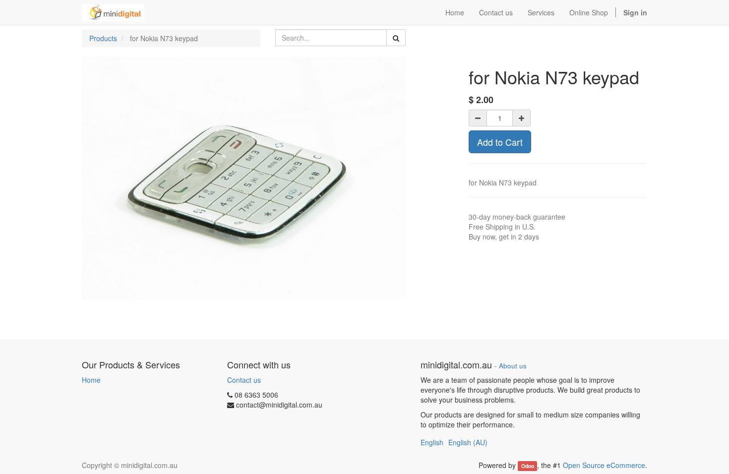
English (432, 442)
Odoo (527, 466)
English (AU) (467, 442)
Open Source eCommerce (604, 465)
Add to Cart (500, 141)
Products (103, 38)
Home (91, 380)
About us (513, 365)
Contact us (244, 380)
